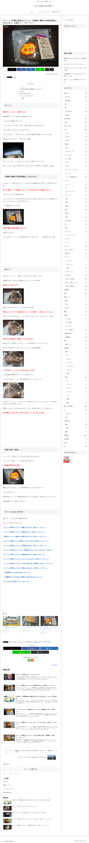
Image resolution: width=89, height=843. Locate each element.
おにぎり (6, 641)
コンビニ (17, 641)
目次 (28, 83)
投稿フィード (7, 785)
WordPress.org (7, 792)
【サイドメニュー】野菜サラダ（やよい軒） (75, 81)
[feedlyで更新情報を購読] (29, 660)
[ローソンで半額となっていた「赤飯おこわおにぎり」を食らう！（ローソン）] (49, 621)
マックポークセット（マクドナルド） (74, 64)
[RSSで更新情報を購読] (32, 660)
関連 (23, 98)
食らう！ (23, 91)
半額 (46, 641)
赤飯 (50, 641)
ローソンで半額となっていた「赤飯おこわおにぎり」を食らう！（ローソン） (49, 629)
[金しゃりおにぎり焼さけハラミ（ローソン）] (30, 621)
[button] (49, 69)
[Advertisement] (31, 252)
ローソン (23, 86)
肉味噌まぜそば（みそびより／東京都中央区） (75, 59)
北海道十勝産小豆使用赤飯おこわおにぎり (31, 89)
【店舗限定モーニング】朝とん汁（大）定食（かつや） (75, 75)
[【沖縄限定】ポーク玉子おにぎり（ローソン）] (11, 621)
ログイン (5, 781)
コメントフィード (8, 788)
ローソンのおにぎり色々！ (27, 95)
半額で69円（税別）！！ (27, 93)
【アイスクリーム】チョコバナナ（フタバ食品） (75, 69)
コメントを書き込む (31, 769)
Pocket (14, 77)
